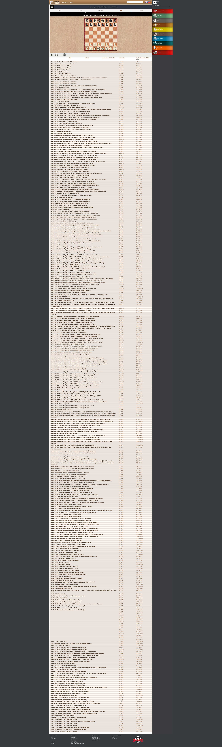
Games (141, 10)
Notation (100, 10)
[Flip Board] (56, 54)
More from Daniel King (142, 58)
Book (60, 10)
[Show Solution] (52, 54)
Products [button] (64, 2)
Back (71, 2)
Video (121, 10)
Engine (80, 10)
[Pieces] (64, 54)
